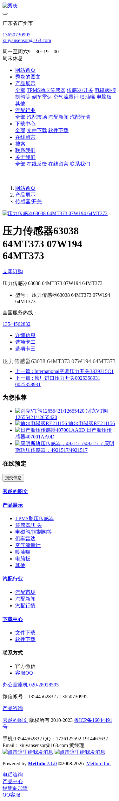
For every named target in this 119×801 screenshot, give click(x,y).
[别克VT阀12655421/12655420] (50, 411)
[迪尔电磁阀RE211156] (41, 423)
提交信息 (13, 477)
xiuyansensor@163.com (27, 40)
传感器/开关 (28, 201)
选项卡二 (25, 342)
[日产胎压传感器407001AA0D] (50, 430)
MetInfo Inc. (98, 763)
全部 (20, 90)
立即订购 (13, 271)
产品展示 (25, 195)
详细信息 (25, 335)
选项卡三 (25, 348)
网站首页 (25, 70)
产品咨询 (13, 708)
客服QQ (24, 673)
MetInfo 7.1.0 (42, 763)
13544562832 (16, 324)
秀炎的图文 (15, 720)
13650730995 (16, 34)
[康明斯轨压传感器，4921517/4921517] (59, 443)
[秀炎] (59, 6)
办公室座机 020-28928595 (31, 684)
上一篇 (64, 371)
